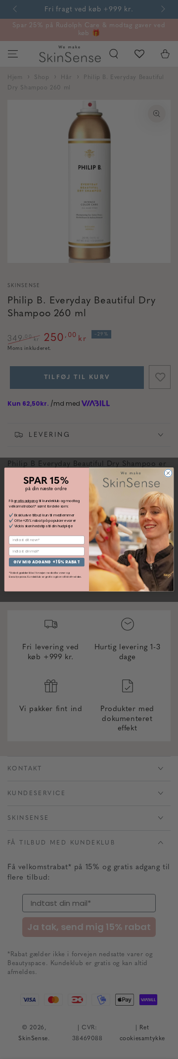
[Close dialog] (168, 473)
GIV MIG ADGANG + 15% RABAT (46, 562)
